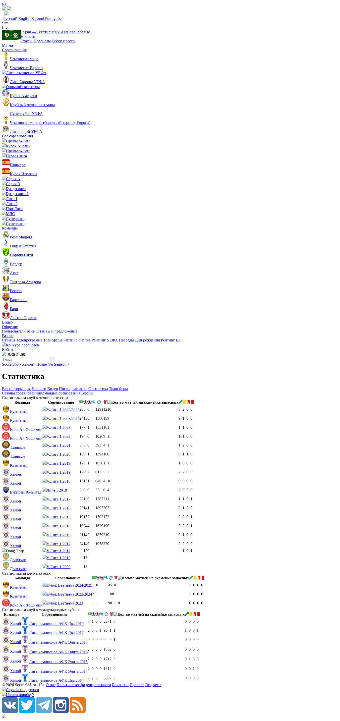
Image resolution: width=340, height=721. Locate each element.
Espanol (37, 18)
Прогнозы (42, 41)
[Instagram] (61, 712)
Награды (126, 340)
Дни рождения (147, 340)
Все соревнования (17, 136)
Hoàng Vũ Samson (51, 364)
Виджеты (153, 685)
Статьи (27, 41)
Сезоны (86, 393)
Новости (28, 36)
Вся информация (16, 389)
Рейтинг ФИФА (77, 340)
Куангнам (18, 411)
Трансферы (52, 340)
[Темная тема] (4, 9)
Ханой (27, 364)
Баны (31, 331)
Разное (7, 335)
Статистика (98, 389)
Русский (10, 18)
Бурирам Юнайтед (25, 492)
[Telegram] (44, 712)
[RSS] (78, 712)
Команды (10, 228)
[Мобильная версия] (9, 9)
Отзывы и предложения (57, 331)
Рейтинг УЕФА (105, 340)
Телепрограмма (29, 340)
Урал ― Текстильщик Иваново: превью (55, 32)
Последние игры (73, 389)
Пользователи (14, 331)
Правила (137, 685)
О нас (51, 685)
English (24, 18)
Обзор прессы (63, 41)
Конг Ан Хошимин (26, 429)
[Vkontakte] (10, 712)
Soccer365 (10, 364)
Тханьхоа (17, 447)
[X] (27, 712)
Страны (8, 340)
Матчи (7, 45)
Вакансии (120, 685)
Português (53, 18)
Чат (5, 23)
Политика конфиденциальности (84, 685)
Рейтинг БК (171, 340)
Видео (7, 322)
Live (5, 27)
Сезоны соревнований (21, 393)
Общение (10, 327)
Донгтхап (18, 560)
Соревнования (14, 50)
